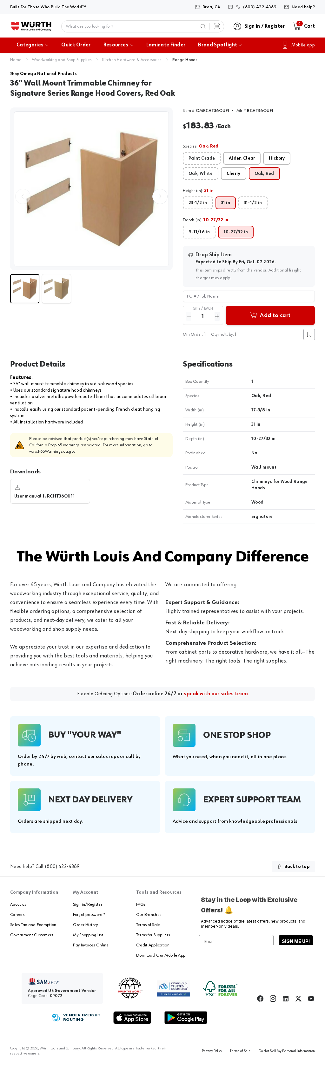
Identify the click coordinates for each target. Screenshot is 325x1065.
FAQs (140, 904)
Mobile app (303, 45)
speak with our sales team (216, 694)
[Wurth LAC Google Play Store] (185, 1017)
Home (15, 60)
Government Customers (31, 935)
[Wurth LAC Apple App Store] (132, 1017)
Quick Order (76, 45)
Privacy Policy (212, 1051)
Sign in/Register (87, 904)
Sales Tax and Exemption (33, 925)
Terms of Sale (148, 925)
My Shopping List (88, 935)
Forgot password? (88, 914)
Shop (43, 74)
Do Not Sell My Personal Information (287, 1051)
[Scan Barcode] (216, 26)
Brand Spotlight (217, 45)
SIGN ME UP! (296, 941)
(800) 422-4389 (62, 866)
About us (18, 904)
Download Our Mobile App (160, 955)
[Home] (31, 26)
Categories (30, 45)
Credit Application (152, 945)
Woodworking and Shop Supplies (61, 60)
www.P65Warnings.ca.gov (52, 451)
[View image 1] (91, 188)
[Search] (203, 26)
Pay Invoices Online (91, 945)
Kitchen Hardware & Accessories (131, 60)
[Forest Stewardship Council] (220, 988)
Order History (85, 925)
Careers (17, 914)
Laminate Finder (166, 45)
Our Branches (148, 914)
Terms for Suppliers (153, 935)
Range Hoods (184, 60)
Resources (116, 45)
